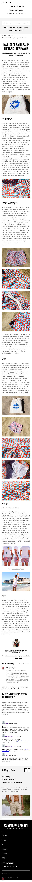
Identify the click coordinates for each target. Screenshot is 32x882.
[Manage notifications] (3, 879)
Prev (25, 770)
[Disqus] (16, 741)
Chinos (15, 30)
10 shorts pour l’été (8, 779)
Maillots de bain (13, 689)
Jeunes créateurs (10, 687)
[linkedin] (23, 6)
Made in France (20, 687)
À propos (4, 835)
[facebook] (9, 6)
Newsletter (8, 2)
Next (29, 770)
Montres (21, 30)
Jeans (10, 30)
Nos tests (10, 35)
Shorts (20, 689)
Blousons (26, 27)
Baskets (6, 27)
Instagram (18, 658)
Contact (4, 840)
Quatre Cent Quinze (18, 569)
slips (27, 163)
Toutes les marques (24, 664)
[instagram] (12, 6)
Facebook (26, 656)
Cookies (15, 877)
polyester (13, 336)
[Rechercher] (27, 23)
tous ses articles (11, 656)
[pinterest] (14, 6)
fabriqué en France (16, 623)
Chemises (19, 27)
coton (12, 372)
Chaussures (12, 27)
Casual (3, 689)
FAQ (3, 844)
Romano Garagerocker (19, 652)
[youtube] (20, 6)
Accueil (4, 35)
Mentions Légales (7, 877)
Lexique (4, 858)
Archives (4, 853)
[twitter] (17, 6)
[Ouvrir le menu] (28, 2)
